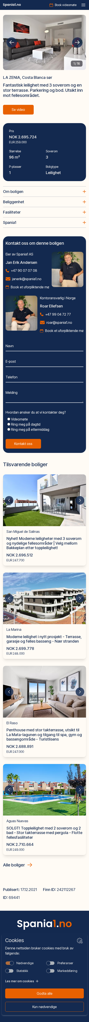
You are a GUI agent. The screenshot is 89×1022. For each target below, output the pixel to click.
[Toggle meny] (83, 5)
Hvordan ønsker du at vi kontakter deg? (36, 412)
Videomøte (19, 419)
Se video (18, 109)
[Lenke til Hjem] (44, 924)
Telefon (11, 377)
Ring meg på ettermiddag (29, 429)
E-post (11, 361)
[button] (11, 42)
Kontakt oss (23, 443)
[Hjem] (12, 5)
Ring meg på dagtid (25, 424)
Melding (11, 392)
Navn (10, 346)
